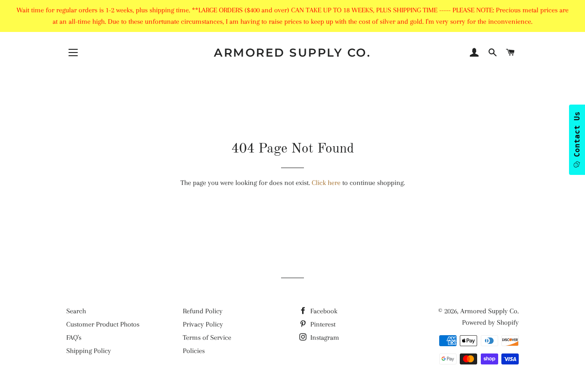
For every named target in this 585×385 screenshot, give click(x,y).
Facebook (322, 311)
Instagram (323, 337)
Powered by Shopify (490, 322)
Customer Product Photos (102, 324)
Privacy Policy (203, 324)
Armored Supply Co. (292, 52)
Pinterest (321, 324)
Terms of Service (207, 337)
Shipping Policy (88, 351)
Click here (326, 183)
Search (76, 311)
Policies (194, 351)
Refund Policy (203, 311)
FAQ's (73, 337)
